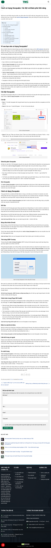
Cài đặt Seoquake (6, 26)
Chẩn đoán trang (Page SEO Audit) (12, 38)
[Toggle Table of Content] (17, 23)
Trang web (5, 418)
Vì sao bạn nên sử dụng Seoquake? (10, 25)
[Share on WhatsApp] (22, 375)
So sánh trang (7, 42)
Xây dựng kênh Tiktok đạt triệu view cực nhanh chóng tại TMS (19, 438)
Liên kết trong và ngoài (9, 41)
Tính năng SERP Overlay (9, 36)
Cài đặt (6, 28)
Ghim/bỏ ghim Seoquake (10, 29)
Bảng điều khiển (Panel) (9, 35)
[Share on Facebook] (24, 375)
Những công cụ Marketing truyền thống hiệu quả (37, 383)
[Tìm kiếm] (48, 2)
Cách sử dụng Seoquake (8, 32)
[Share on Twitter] (27, 375)
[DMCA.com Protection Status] (26, 544)
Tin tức (2, 6)
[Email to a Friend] (29, 375)
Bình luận (5, 395)
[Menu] (3, 2)
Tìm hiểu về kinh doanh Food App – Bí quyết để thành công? (18, 451)
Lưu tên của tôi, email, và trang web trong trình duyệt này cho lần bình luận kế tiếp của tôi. (25, 424)
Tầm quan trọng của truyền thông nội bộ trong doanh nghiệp (18, 456)
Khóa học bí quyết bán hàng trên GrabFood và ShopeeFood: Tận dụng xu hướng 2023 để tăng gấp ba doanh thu (27, 443)
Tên (4, 406)
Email (4, 412)
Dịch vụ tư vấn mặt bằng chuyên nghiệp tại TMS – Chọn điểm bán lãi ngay (22, 447)
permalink (21, 379)
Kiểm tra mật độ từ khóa (9, 39)
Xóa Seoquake (8, 31)
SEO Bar (6, 34)
